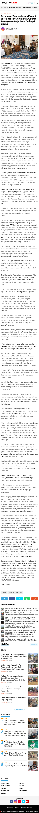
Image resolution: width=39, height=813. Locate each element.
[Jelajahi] (36, 3)
